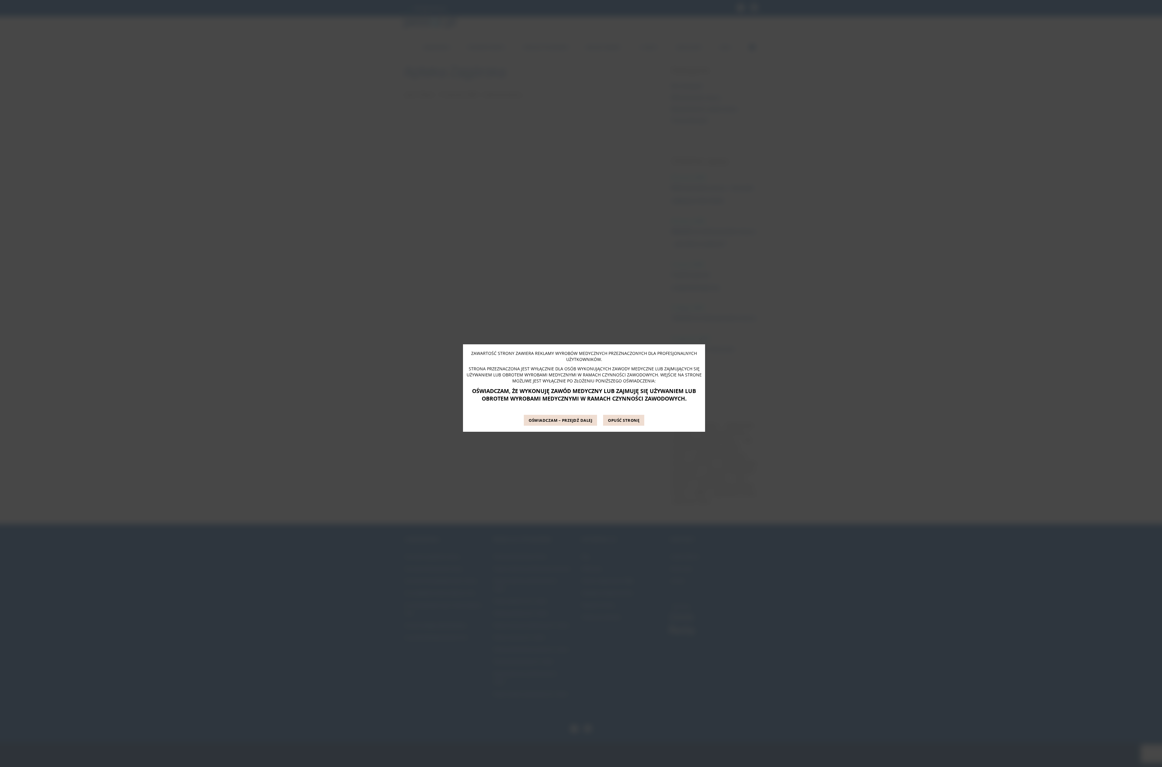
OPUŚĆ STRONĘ (623, 420)
